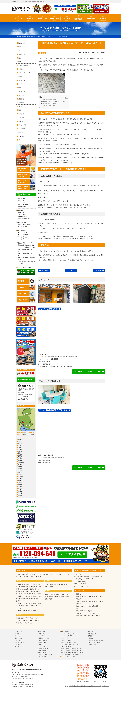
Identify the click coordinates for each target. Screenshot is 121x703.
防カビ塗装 (21, 43)
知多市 (20, 482)
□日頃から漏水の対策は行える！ (50, 99)
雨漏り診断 (91, 631)
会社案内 (30, 19)
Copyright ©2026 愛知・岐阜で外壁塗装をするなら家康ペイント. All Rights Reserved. (87, 686)
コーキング (21, 80)
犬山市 (20, 468)
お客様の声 (91, 19)
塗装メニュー (54, 19)
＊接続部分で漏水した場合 (48, 105)
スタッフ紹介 (22, 293)
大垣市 (20, 494)
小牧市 (20, 486)
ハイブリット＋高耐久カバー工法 (26, 247)
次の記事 (45, 270)
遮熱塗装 (21, 114)
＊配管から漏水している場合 (49, 103)
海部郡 (20, 492)
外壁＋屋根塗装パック (23, 230)
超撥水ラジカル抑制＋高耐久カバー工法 (26, 258)
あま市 (20, 488)
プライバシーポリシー (20, 646)
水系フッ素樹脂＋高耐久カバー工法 (26, 254)
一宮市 (20, 474)
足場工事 (21, 69)
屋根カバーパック (21, 222)
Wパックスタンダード (23, 233)
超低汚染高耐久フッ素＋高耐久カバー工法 (26, 262)
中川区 (20, 449)
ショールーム (103, 19)
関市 (19, 453)
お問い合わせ (18, 644)
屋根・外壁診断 (92, 634)
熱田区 (20, 455)
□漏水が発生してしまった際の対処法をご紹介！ (54, 101)
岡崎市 (20, 439)
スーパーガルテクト (23, 226)
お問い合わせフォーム (26, 379)
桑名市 (20, 480)
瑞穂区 (20, 457)
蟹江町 (20, 443)
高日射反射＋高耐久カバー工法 (26, 245)
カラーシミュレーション (25, 73)
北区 (19, 447)
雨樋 (19, 58)
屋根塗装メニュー (21, 210)
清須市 (20, 466)
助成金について (23, 132)
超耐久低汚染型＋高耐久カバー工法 (26, 250)
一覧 (71, 270)
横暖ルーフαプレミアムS (24, 224)
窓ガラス (21, 50)
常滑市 (20, 490)
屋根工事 (21, 95)
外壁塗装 (21, 102)
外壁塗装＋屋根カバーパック (24, 243)
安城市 (20, 461)
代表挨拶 (21, 287)
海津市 (20, 464)
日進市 (20, 470)
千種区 (20, 459)
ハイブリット (21, 202)
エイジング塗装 (23, 65)
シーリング (21, 84)
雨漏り (44, 53)
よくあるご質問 (92, 644)
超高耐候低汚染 (22, 206)
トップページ (18, 631)
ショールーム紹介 (19, 642)
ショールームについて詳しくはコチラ (87, 371)
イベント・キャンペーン (25, 140)
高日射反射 (21, 200)
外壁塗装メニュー (21, 198)
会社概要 (21, 281)
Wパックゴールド (22, 237)
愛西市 (20, 478)
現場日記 (21, 121)
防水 (19, 87)
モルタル (21, 76)
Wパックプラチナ (22, 239)
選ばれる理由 (42, 19)
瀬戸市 (20, 495)
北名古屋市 (21, 462)
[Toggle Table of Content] (65, 97)
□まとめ (43, 107)
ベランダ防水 (22, 54)
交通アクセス (22, 300)
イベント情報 (22, 125)
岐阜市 (20, 451)
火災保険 (21, 136)
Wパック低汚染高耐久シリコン (26, 235)
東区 (19, 445)
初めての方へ (17, 19)
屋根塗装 (21, 99)
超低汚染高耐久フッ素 (23, 218)
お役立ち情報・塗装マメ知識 (78, 19)
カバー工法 (21, 91)
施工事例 (67, 19)
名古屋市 (20, 476)
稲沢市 (20, 472)
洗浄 (19, 46)
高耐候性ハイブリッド (23, 216)
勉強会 (20, 106)
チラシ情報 (21, 128)
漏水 (40, 53)
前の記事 (98, 270)
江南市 (20, 484)
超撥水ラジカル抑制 (23, 204)
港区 (19, 441)
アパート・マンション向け (24, 267)
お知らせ (21, 117)
